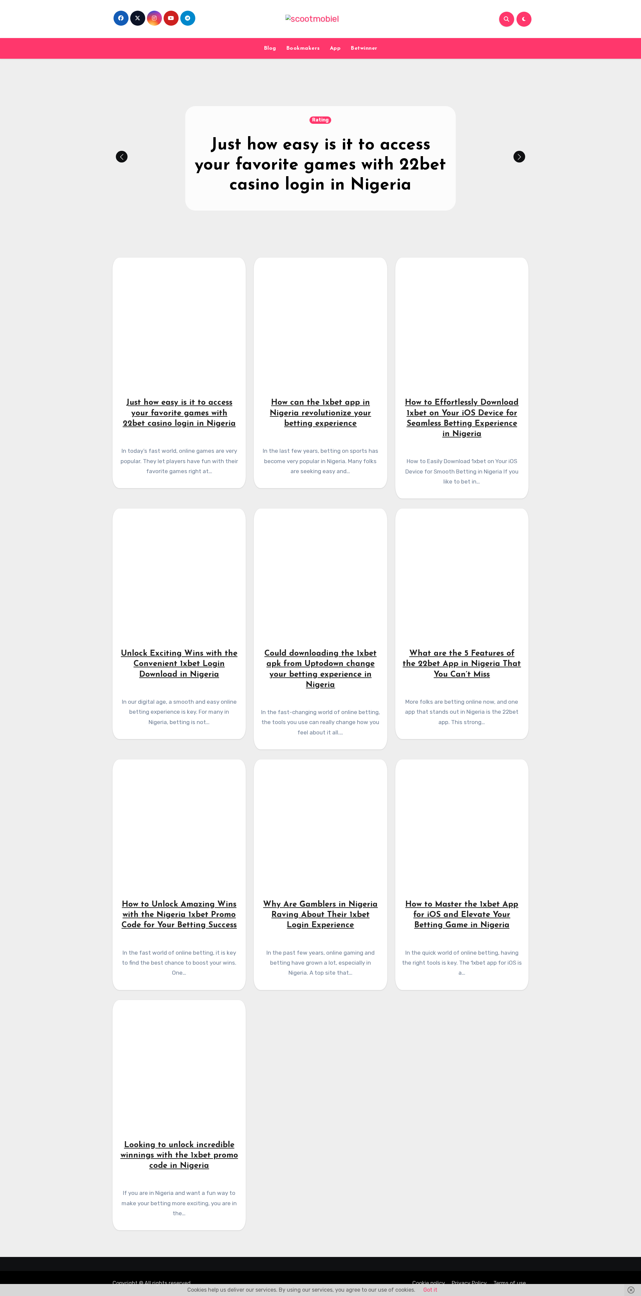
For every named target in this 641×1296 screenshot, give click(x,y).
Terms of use (509, 1283)
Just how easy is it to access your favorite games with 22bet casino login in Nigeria (320, 165)
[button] (519, 157)
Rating (320, 120)
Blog (270, 48)
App (335, 48)
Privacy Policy (469, 1283)
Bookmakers (303, 48)
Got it (430, 1290)
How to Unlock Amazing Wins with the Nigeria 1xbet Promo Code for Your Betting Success (179, 915)
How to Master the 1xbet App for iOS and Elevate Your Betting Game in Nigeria (461, 915)
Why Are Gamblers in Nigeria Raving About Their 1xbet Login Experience (320, 915)
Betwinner (364, 48)
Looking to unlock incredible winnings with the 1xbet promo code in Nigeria (179, 1155)
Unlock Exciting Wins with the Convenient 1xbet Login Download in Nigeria (179, 664)
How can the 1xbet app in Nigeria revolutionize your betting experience (320, 413)
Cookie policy (428, 1283)
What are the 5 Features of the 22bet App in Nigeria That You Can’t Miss (462, 664)
